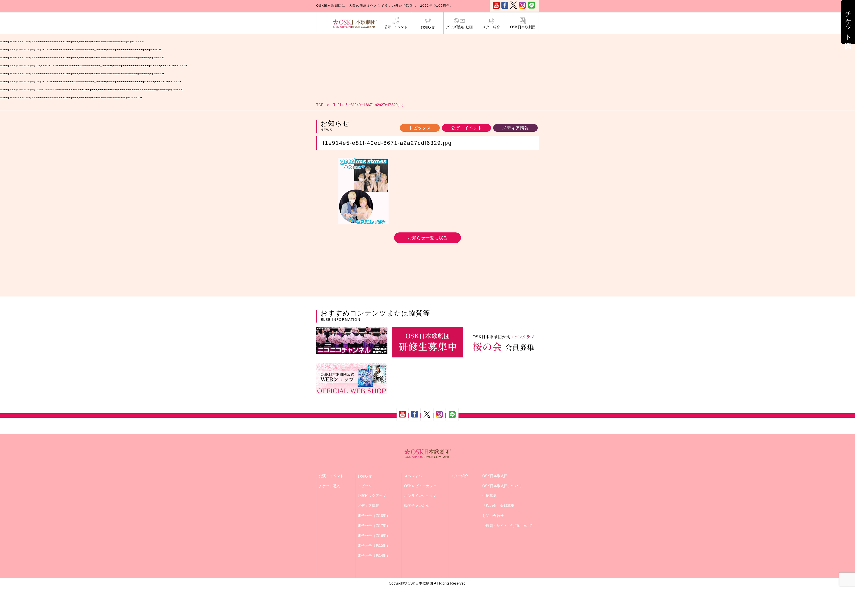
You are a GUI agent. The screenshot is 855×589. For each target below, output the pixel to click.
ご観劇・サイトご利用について (507, 526)
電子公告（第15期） (374, 545)
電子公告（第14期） (374, 555)
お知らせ (428, 27)
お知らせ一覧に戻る (427, 237)
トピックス (420, 127)
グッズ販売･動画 (459, 27)
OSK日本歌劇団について (502, 486)
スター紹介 (491, 27)
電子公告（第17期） (374, 526)
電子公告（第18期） (374, 516)
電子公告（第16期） (374, 536)
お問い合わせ (493, 516)
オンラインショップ (420, 496)
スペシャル (413, 476)
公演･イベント (395, 27)
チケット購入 (329, 486)
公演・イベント (466, 127)
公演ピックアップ (372, 496)
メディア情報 (515, 127)
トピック (365, 486)
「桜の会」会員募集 (498, 506)
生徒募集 (489, 496)
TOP (320, 105)
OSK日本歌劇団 (522, 27)
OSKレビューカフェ (420, 486)
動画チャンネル (416, 506)
